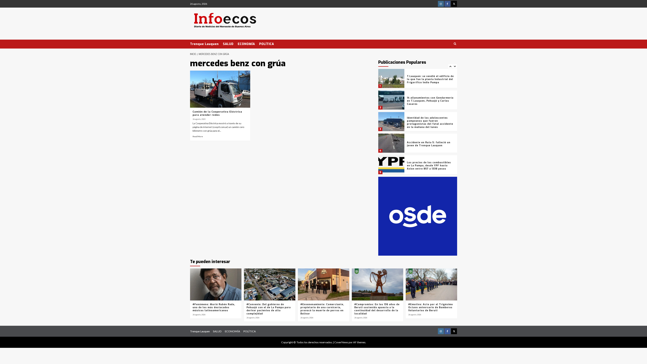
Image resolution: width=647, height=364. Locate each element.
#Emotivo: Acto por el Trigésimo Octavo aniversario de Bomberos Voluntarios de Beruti (430, 307)
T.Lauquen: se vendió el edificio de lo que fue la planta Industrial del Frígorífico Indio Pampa (430, 79)
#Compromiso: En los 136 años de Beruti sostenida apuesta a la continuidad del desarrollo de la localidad (376, 309)
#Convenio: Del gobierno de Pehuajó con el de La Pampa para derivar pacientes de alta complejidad (269, 309)
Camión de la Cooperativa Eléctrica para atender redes (217, 113)
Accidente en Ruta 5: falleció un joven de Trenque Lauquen (428, 144)
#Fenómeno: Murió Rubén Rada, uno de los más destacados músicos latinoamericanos (214, 307)
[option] (417, 79)
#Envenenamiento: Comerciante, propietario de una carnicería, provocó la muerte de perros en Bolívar (322, 309)
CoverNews (341, 342)
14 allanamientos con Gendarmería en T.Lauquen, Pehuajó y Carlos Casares (430, 100)
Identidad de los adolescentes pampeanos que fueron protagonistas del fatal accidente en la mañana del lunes (430, 122)
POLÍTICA (266, 44)
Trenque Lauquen (204, 44)
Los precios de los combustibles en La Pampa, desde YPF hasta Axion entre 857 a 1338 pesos (429, 165)
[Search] (455, 44)
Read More (198, 136)
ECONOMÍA (246, 44)
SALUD (228, 44)
